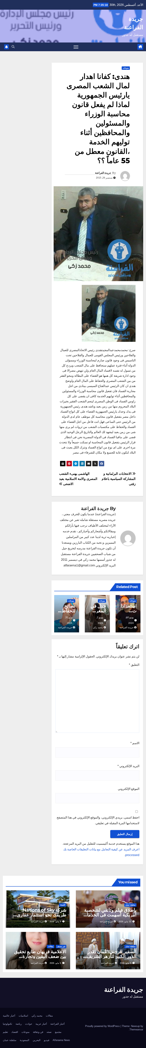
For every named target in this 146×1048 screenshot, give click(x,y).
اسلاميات (23, 1015)
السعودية (24, 1040)
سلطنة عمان (130, 905)
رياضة (19, 1023)
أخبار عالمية (9, 1015)
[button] (13, 46)
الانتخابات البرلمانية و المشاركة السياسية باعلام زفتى (119, 479)
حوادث (28, 1023)
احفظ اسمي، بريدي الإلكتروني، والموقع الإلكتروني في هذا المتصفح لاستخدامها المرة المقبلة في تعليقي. (98, 820)
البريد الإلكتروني (128, 766)
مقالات (50, 946)
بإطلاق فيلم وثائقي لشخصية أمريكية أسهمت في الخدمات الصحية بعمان (109, 914)
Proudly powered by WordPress (103, 1026)
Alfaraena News (61, 1040)
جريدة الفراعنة (103, 173)
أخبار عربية (41, 1023)
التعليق (134, 664)
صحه (49, 1032)
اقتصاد (62, 905)
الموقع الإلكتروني (128, 788)
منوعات (126, 68)
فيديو (46, 1040)
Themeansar (136, 1029)
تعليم (5, 1032)
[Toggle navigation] (76, 47)
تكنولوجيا (7, 1023)
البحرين (36, 1040)
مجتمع (58, 1032)
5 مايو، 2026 (125, 963)
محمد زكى (98, 627)
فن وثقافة (38, 1032)
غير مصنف (61, 946)
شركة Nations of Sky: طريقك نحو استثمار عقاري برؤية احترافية (41, 914)
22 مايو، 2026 (125, 921)
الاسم (134, 743)
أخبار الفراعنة (57, 1023)
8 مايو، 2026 (55, 921)
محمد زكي (37, 1015)
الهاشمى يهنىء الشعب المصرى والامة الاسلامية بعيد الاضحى (78, 479)
